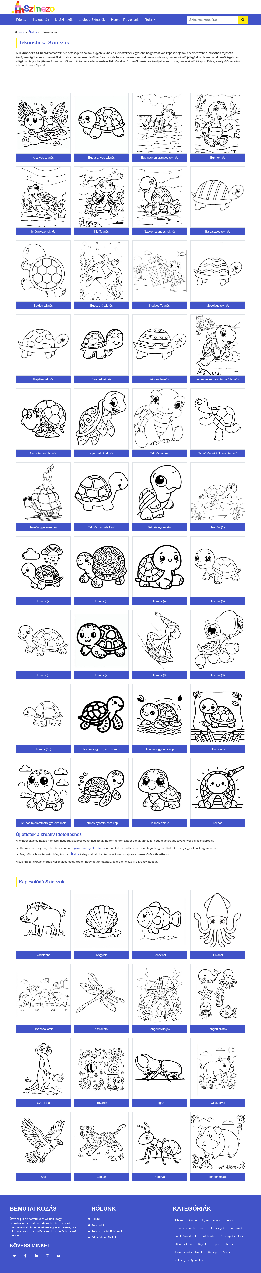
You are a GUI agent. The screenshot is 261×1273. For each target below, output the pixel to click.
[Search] (243, 20)
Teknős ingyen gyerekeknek (101, 749)
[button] (88, 848)
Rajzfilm (203, 1244)
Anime (193, 1220)
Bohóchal (159, 955)
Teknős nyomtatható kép (101, 823)
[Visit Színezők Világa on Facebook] (25, 1256)
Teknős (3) (101, 601)
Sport (216, 1244)
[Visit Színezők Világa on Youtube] (58, 1256)
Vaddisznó (43, 955)
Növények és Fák (232, 1236)
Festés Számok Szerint (190, 1228)
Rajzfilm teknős (43, 379)
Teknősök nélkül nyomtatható (217, 453)
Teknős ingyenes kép (160, 749)
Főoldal (21, 19)
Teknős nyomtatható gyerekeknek (43, 823)
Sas (43, 1176)
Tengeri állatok (217, 1029)
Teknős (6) (43, 675)
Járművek (236, 1228)
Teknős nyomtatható (101, 527)
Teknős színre (159, 823)
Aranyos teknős (43, 157)
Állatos (32, 32)
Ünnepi (212, 1252)
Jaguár (101, 1176)
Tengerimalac (218, 1176)
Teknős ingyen (159, 453)
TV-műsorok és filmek (189, 1252)
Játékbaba (208, 1236)
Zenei (226, 1252)
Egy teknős (217, 157)
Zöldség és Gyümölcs (189, 1260)
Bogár (160, 1103)
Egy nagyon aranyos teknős (159, 157)
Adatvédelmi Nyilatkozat (106, 1237)
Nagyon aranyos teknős (160, 231)
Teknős (217, 823)
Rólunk (150, 19)
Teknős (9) (218, 675)
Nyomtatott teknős (101, 453)
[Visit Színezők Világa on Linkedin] (36, 1256)
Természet (232, 1244)
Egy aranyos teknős (101, 157)
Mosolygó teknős (217, 305)
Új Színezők (64, 19)
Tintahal (218, 955)
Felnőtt (229, 1220)
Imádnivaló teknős (43, 231)
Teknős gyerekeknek (43, 527)
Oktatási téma (184, 1244)
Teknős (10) (43, 749)
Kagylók (101, 955)
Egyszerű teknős (101, 305)
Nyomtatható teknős (43, 453)
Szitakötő (101, 1029)
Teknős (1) (218, 527)
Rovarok (101, 1103)
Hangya (159, 1176)
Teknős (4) (160, 601)
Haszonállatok (43, 1029)
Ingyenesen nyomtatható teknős (217, 379)
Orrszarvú (218, 1103)
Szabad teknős (102, 379)
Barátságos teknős (217, 231)
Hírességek (217, 1228)
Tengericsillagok (159, 1029)
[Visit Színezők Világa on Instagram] (47, 1256)
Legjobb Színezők (92, 19)
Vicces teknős (159, 379)
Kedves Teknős (159, 305)
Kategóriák (41, 19)
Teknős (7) (101, 675)
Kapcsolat (97, 1225)
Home (21, 32)
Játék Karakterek (186, 1236)
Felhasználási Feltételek (107, 1231)
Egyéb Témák (211, 1220)
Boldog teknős (43, 305)
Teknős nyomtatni (159, 527)
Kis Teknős (101, 231)
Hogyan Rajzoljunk (125, 19)
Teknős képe (217, 749)
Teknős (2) (43, 601)
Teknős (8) (160, 675)
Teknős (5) (218, 601)
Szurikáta (43, 1103)
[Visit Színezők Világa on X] (14, 1256)
